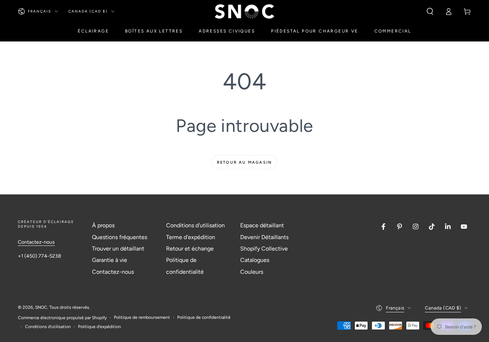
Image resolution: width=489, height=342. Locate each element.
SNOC (41, 307)
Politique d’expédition (99, 326)
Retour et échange (190, 248)
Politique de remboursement (142, 317)
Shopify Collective (264, 248)
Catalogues (254, 260)
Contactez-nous (36, 242)
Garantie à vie (109, 260)
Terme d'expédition (190, 237)
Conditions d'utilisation (195, 225)
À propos (103, 225)
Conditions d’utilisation (48, 326)
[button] (430, 11)
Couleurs (251, 271)
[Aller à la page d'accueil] (245, 11)
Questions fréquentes (119, 237)
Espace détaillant (262, 225)
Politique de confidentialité (204, 317)
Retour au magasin (244, 162)
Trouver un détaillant (118, 248)
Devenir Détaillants (264, 237)
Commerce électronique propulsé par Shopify (62, 317)
